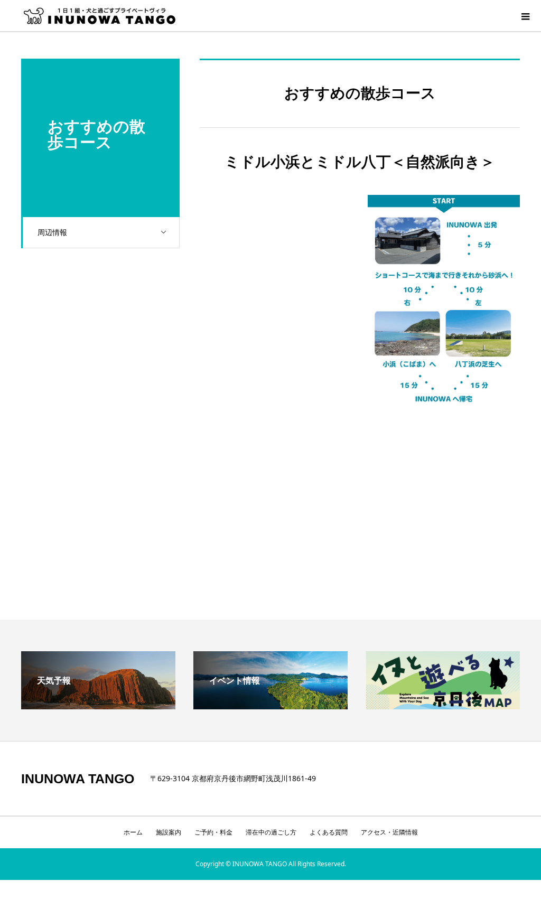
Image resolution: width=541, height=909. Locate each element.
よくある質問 (329, 832)
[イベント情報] (270, 705)
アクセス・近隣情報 (389, 832)
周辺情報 (52, 232)
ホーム (133, 832)
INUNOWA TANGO (77, 778)
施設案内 (168, 832)
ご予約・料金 (213, 832)
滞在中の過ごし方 (271, 832)
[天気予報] (98, 705)
